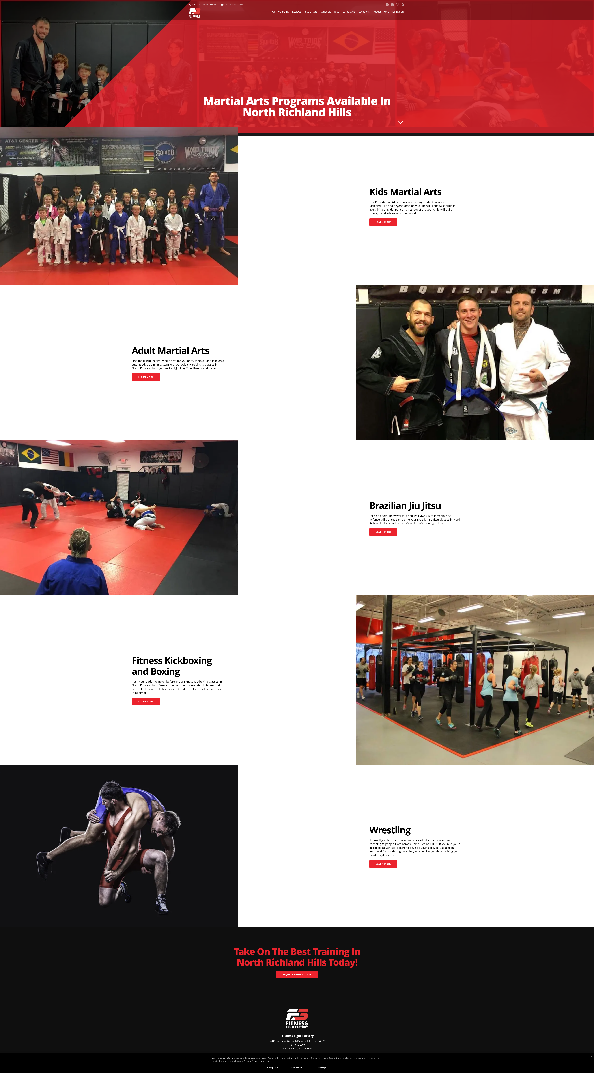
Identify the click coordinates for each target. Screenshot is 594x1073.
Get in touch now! (234, 4)
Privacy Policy (250, 1061)
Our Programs (280, 11)
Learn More (383, 222)
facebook (387, 5)
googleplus (392, 5)
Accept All (272, 1067)
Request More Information (388, 11)
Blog (336, 11)
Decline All (297, 1067)
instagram (398, 5)
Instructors (310, 11)
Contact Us (348, 11)
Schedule (326, 11)
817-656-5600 (212, 4)
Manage (322, 1067)
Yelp (403, 5)
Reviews (296, 11)
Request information (297, 974)
